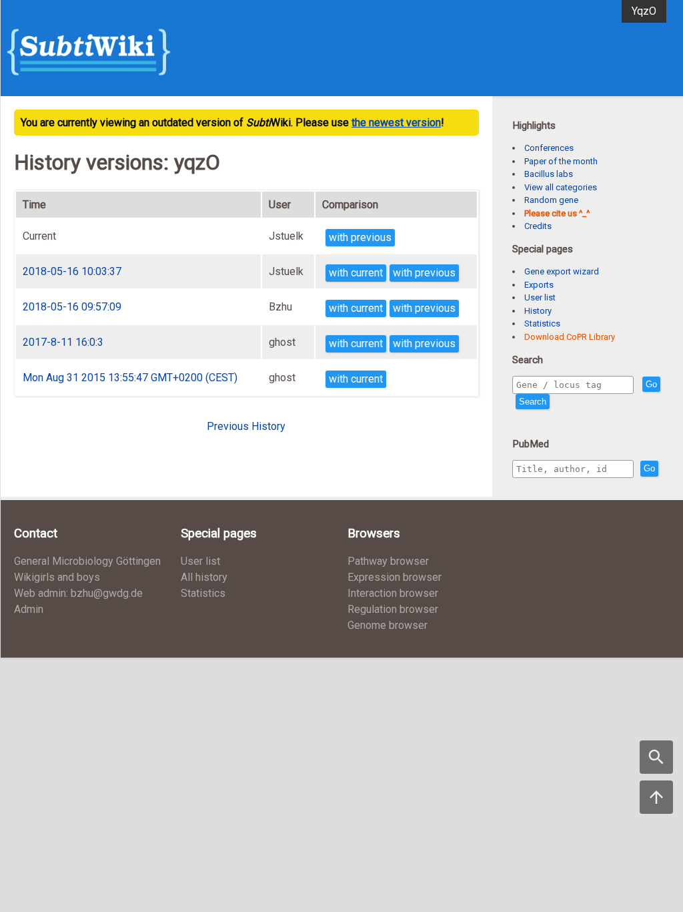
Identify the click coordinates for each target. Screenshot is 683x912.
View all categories (560, 187)
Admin (28, 609)
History (538, 311)
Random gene (551, 200)
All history (204, 577)
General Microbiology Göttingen (87, 561)
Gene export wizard (561, 271)
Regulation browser (393, 609)
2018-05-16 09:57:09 (72, 306)
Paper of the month (561, 161)
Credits (538, 226)
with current (356, 272)
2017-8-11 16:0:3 (63, 342)
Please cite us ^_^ (557, 213)
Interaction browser (393, 593)
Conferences (549, 148)
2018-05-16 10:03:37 (72, 271)
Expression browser (395, 577)
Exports (539, 285)
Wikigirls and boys (57, 577)
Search (532, 402)
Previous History (246, 426)
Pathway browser (388, 561)
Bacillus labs (548, 174)
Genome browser (388, 625)
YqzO (644, 11)
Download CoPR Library (569, 337)
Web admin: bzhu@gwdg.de (78, 593)
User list (540, 297)
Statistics (542, 323)
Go (651, 384)
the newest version (396, 122)
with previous (360, 237)
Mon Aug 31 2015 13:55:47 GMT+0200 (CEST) (130, 377)
